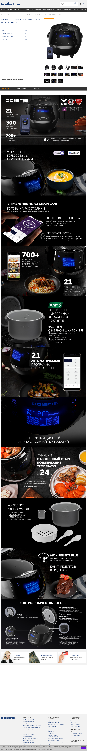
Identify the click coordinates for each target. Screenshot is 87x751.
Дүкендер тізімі (46, 656)
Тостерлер (51, 728)
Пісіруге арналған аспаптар (55, 742)
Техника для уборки (76, 733)
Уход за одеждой (75, 735)
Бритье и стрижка (75, 724)
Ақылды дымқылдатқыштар (30, 738)
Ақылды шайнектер (28, 719)
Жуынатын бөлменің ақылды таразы (33, 744)
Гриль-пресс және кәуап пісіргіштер (54, 730)
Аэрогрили (51, 733)
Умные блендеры (27, 736)
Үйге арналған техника (76, 730)
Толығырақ (49, 749)
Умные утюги (26, 731)
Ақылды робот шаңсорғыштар (31, 727)
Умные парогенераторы (29, 729)
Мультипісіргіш (52, 726)
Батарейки (73, 737)
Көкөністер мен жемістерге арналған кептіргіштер (55, 739)
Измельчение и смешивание (56, 724)
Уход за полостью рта (77, 721)
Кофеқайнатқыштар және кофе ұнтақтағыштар (55, 721)
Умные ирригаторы (28, 742)
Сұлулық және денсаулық (76, 718)
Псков (25, 723)
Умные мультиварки (28, 734)
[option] (65, 39)
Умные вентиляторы (28, 740)
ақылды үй (27, 717)
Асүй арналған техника (53, 718)
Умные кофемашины (28, 721)
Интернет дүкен (75, 656)
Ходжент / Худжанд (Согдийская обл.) (53, 735)
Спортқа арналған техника (77, 741)
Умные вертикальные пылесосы (32, 725)
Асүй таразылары (52, 744)
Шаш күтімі (74, 722)
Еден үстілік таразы (76, 726)
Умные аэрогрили (28, 733)
